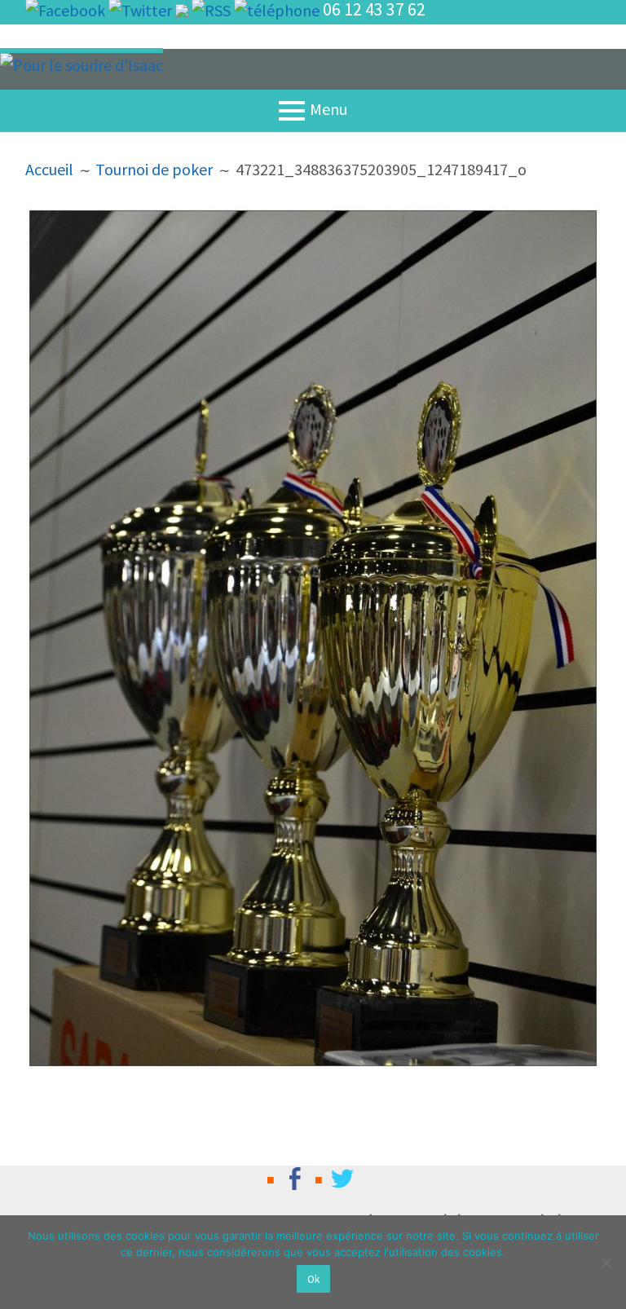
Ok (313, 1279)
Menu (328, 109)
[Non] (605, 1262)
